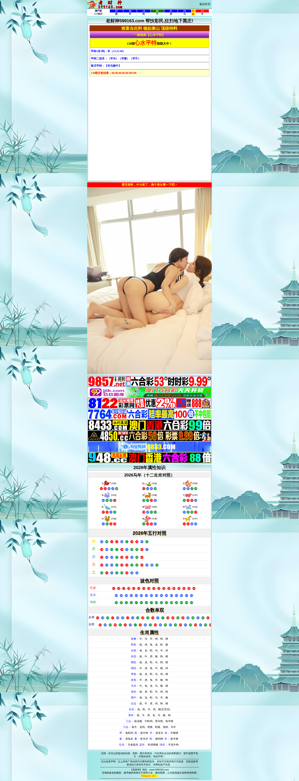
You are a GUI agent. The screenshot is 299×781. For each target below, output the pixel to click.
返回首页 (204, 4)
